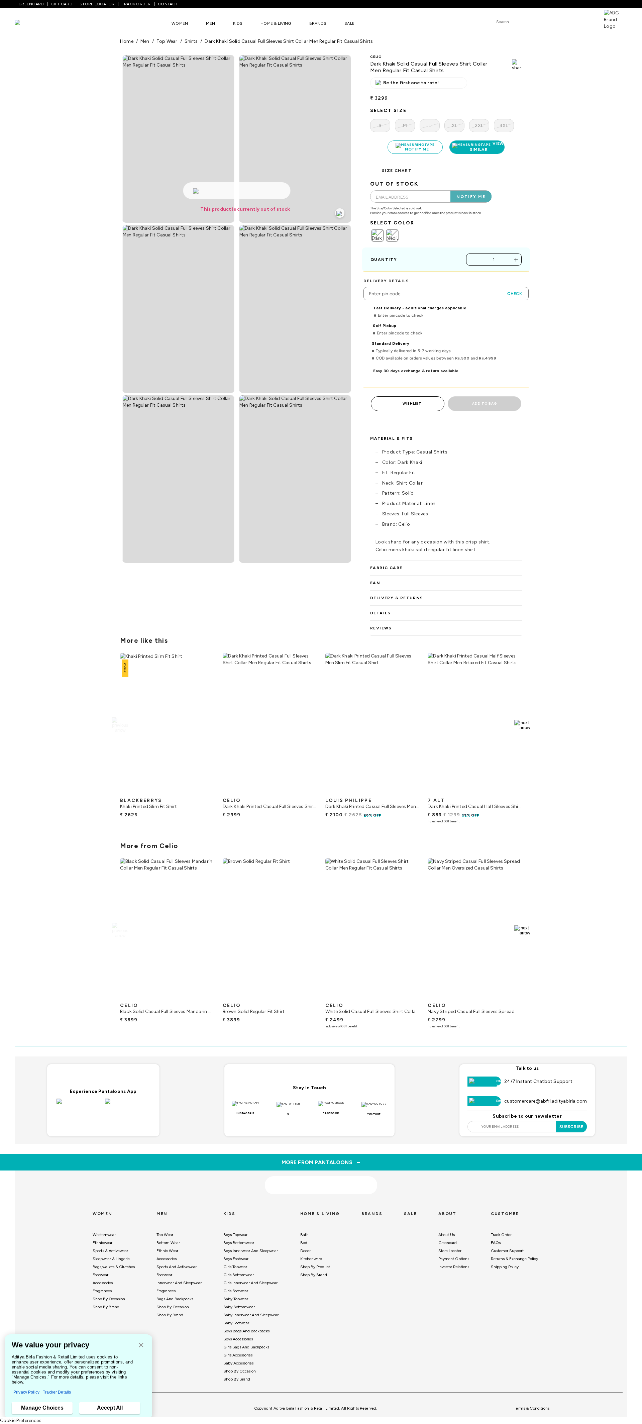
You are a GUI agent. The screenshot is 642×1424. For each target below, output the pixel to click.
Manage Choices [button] (42, 1408)
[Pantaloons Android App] (127, 1105)
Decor (305, 1250)
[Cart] (584, 21)
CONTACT (168, 4)
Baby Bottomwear (239, 1307)
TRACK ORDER (136, 4)
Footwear (100, 1275)
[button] (141, 1345)
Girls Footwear (235, 1291)
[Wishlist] (547, 22)
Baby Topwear (235, 1299)
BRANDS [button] (318, 23)
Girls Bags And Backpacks (246, 1347)
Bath (304, 1234)
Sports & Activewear (110, 1250)
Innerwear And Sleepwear (179, 1283)
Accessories (103, 1283)
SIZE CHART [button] (397, 170)
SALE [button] (349, 23)
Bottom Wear (168, 1242)
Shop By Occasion (109, 1299)
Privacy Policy (26, 1392)
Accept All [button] (110, 1408)
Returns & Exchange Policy (514, 1258)
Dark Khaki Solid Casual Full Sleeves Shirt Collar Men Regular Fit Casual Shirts (289, 41)
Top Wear (164, 1234)
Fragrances (102, 1291)
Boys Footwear (235, 1258)
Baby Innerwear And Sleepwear (251, 1315)
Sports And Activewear (176, 1266)
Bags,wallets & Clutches (114, 1266)
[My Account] (566, 21)
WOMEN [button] (180, 23)
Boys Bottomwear (238, 1242)
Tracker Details (57, 1392)
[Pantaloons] (27, 23)
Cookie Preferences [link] (20, 1420)
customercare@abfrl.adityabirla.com (545, 1101)
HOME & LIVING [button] (275, 23)
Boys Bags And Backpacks (246, 1331)
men (144, 41)
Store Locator (449, 1250)
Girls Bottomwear (238, 1275)
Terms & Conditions (531, 1408)
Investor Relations (453, 1266)
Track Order (501, 1234)
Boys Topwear (235, 1234)
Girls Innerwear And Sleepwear (250, 1283)
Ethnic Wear (167, 1250)
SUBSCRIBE (571, 1126)
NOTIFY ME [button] (471, 196)
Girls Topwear (235, 1266)
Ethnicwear (102, 1242)
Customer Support (507, 1250)
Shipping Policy (505, 1266)
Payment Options (453, 1258)
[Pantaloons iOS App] (79, 1105)
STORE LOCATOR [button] (97, 4)
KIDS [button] (237, 23)
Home (126, 41)
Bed (303, 1242)
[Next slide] (522, 725)
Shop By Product (315, 1266)
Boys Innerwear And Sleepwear (250, 1250)
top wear (167, 41)
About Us (446, 1234)
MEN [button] (210, 23)
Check (514, 293)
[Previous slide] (120, 725)
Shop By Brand (106, 1307)
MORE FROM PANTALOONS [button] (321, 1162)
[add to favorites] (203, 791)
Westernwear (104, 1234)
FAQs (496, 1242)
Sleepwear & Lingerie (111, 1258)
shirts (191, 41)
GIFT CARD (62, 4)
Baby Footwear (236, 1323)
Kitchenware (311, 1258)
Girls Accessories (237, 1355)
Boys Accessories (238, 1339)
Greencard (447, 1242)
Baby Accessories (238, 1363)
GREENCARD (31, 4)
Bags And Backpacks (174, 1299)
